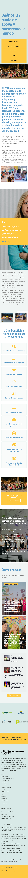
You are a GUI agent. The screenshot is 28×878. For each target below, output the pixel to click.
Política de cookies (6, 818)
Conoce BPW (4, 776)
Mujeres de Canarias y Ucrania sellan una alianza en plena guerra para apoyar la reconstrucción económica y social (13, 607)
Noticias (3, 796)
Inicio (2, 774)
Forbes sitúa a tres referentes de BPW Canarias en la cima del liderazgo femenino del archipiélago (17, 658)
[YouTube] (10, 871)
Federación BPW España (8, 778)
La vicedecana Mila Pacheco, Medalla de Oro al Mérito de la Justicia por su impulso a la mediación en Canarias (17, 685)
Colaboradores (5, 792)
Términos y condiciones (7, 816)
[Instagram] (6, 871)
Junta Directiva (6, 785)
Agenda (3, 794)
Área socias (4, 803)
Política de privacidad (7, 812)
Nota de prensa (8, 584)
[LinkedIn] (13, 871)
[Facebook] (2, 871)
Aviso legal (4, 814)
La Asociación (5, 780)
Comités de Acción (7, 787)
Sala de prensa (5, 801)
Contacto (4, 798)
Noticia (15, 584)
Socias (3, 789)
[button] (2, 70)
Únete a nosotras (14, 500)
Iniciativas (4, 783)
